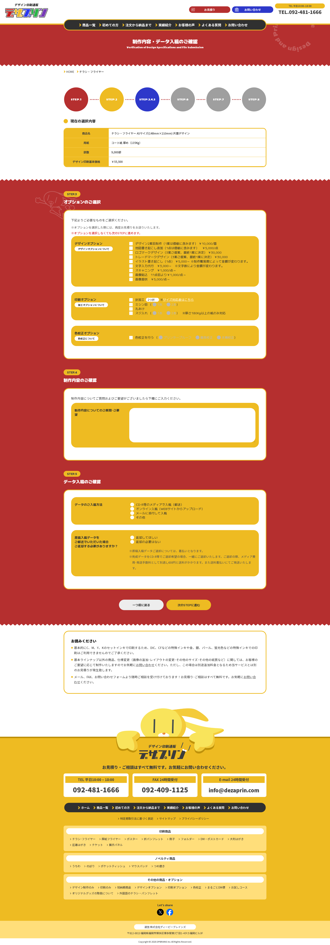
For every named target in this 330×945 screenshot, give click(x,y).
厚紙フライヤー (111, 839)
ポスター (132, 839)
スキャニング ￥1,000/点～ (155, 270)
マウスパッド (139, 866)
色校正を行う (144, 337)
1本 (159, 304)
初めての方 (110, 24)
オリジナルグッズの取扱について (92, 893)
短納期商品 (124, 887)
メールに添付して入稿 (151, 513)
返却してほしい (147, 537)
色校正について (86, 338)
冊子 (172, 839)
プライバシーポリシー (195, 818)
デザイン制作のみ (83, 887)
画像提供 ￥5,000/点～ (152, 279)
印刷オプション (177, 887)
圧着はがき (79, 845)
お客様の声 (186, 24)
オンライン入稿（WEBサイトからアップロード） (170, 509)
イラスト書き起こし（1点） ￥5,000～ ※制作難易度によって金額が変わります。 (192, 261)
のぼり (90, 866)
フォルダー (188, 839)
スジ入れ (141, 313)
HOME (70, 72)
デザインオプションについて (93, 249)
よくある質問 (211, 24)
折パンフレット (153, 839)
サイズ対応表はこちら (178, 299)
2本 (173, 304)
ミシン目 (141, 304)
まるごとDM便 (216, 887)
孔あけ (140, 309)
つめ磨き (159, 866)
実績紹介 (165, 24)
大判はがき (237, 839)
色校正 (197, 887)
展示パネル (116, 845)
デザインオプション (149, 887)
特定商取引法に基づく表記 (136, 818)
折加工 (140, 299)
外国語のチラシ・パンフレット (138, 893)
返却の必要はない (148, 542)
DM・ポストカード (212, 839)
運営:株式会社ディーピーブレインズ (165, 927)
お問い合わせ (252, 10)
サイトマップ (167, 818)
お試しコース (239, 887)
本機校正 (228, 337)
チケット (97, 845)
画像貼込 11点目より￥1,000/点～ (160, 275)
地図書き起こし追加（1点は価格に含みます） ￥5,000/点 (176, 248)
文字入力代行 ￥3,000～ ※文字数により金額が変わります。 (179, 266)
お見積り (209, 10)
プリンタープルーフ (177, 337)
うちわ (76, 866)
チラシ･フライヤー (84, 839)
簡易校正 (206, 337)
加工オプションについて (91, 305)
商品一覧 (88, 24)
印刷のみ (105, 887)
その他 (140, 517)
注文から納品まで (138, 24)
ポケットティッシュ (113, 866)
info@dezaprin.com (234, 790)
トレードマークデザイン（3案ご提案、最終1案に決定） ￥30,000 (181, 257)
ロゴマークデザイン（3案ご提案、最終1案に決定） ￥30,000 (178, 252)
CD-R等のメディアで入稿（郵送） (160, 504)
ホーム (85, 807)
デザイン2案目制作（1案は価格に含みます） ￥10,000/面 (176, 243)
